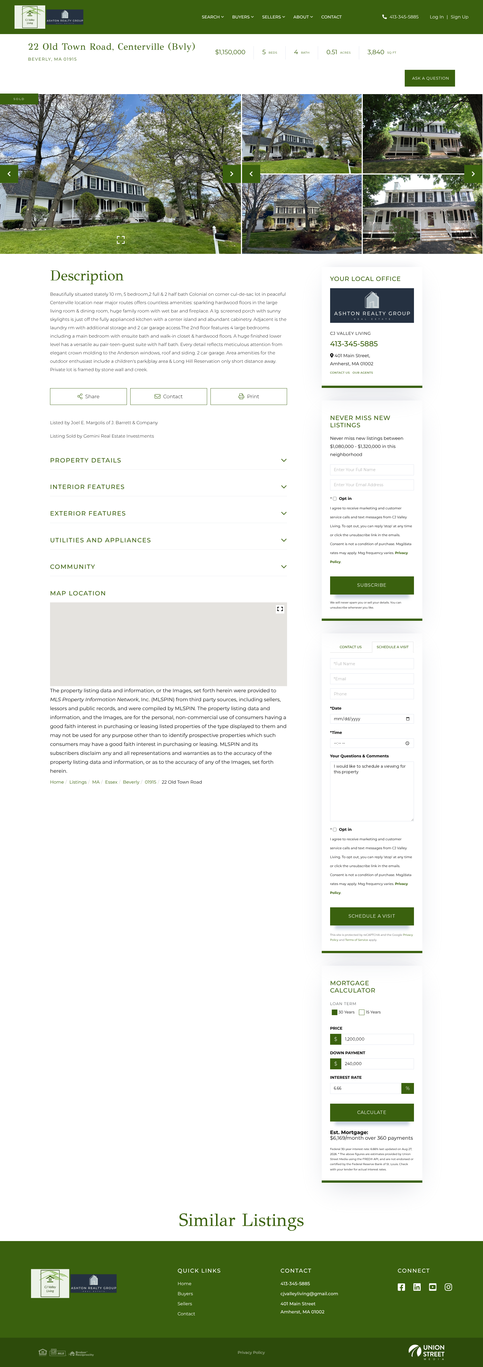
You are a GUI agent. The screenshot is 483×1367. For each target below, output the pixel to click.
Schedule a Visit (393, 647)
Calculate (372, 1112)
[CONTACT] (430, 78)
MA (96, 782)
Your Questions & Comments (359, 755)
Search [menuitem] (211, 17)
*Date (336, 708)
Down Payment (347, 1052)
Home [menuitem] (184, 1284)
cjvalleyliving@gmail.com (309, 1294)
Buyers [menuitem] (241, 17)
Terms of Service (356, 940)
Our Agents (362, 372)
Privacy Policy (251, 1352)
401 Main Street (303, 1308)
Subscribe (372, 585)
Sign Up (460, 17)
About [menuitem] (301, 17)
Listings (78, 782)
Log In (437, 17)
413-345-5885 (404, 17)
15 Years (373, 1012)
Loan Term (343, 1003)
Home (57, 782)
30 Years (346, 1012)
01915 (150, 782)
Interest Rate (346, 1077)
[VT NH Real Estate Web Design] (426, 1352)
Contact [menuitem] (331, 17)
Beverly (131, 782)
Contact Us (340, 372)
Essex (111, 782)
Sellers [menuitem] (271, 17)
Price (336, 1028)
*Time (336, 732)
